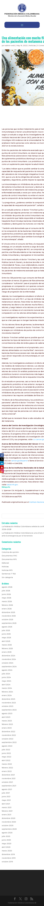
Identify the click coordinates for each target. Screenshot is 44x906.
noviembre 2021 (8, 778)
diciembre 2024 (8, 656)
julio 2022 (6, 750)
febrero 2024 (7, 692)
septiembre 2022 (9, 742)
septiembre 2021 (9, 786)
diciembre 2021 (8, 775)
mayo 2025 (6, 638)
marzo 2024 (7, 688)
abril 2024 (6, 685)
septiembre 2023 (9, 710)
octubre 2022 (7, 739)
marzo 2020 (7, 851)
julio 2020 (6, 836)
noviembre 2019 (8, 858)
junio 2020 (6, 840)
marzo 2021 (6, 807)
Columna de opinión (10, 552)
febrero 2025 (7, 648)
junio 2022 (6, 753)
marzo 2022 (7, 764)
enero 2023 (7, 728)
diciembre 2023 (8, 699)
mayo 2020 (6, 844)
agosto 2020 (7, 833)
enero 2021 (6, 815)
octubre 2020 (7, 825)
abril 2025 (6, 641)
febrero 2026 (7, 605)
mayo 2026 (6, 598)
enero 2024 (7, 695)
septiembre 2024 (9, 667)
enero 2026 (7, 609)
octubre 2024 (7, 663)
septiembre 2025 (9, 623)
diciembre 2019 (8, 854)
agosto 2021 (7, 789)
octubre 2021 (7, 782)
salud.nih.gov (12, 485)
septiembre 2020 (9, 829)
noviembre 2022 (9, 735)
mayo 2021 (6, 800)
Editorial (5, 563)
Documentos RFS (9, 559)
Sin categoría (7, 577)
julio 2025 (6, 630)
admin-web (10, 45)
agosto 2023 (7, 713)
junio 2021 (6, 796)
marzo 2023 (7, 721)
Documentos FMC (9, 556)
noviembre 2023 (9, 703)
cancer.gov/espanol (19, 461)
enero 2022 (7, 771)
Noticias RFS (7, 570)
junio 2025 (6, 634)
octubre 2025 (7, 619)
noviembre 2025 (9, 616)
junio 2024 (6, 677)
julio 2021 (6, 793)
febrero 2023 (7, 724)
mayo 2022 (6, 757)
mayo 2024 (6, 681)
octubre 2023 (7, 706)
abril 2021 (6, 804)
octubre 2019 (7, 862)
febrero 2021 (7, 811)
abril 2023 (6, 717)
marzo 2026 (7, 601)
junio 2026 (6, 594)
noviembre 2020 (9, 822)
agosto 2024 (7, 670)
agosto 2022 (7, 746)
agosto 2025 (7, 627)
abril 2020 (6, 847)
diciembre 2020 (8, 818)
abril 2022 (6, 760)
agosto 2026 (7, 587)
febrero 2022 (7, 768)
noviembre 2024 (9, 659)
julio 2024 (6, 674)
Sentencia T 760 (9, 574)
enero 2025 (6, 652)
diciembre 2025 (8, 612)
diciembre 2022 (8, 732)
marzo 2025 (7, 645)
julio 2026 (6, 591)
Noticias (32, 45)
